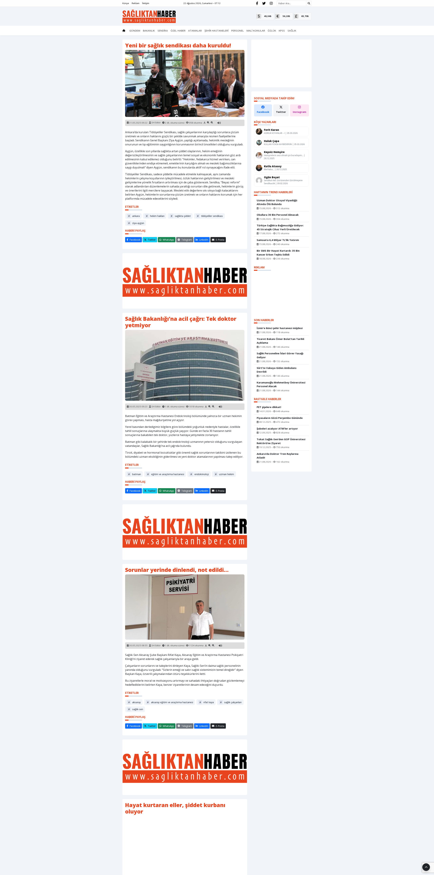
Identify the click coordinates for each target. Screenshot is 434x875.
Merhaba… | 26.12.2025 (275, 169)
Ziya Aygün (136, 223)
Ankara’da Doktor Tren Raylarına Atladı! (277, 455)
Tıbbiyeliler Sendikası (210, 216)
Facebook (263, 112)
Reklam (135, 3)
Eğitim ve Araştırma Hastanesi (165, 474)
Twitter (281, 112)
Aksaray (134, 702)
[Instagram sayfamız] (271, 3)
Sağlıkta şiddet (181, 216)
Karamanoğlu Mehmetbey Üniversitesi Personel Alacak (281, 384)
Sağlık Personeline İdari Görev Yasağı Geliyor (280, 355)
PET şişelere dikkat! (269, 407)
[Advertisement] (184, 281)
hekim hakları (155, 216)
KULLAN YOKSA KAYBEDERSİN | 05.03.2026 (284, 144)
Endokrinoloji (199, 474)
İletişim (145, 3)
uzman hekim (224, 474)
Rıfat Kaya (206, 702)
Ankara (134, 216)
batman (134, 474)
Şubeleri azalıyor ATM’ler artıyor (277, 428)
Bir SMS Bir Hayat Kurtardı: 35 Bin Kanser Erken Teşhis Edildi (278, 252)
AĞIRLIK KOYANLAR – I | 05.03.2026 (281, 133)
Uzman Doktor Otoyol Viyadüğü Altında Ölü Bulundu (277, 202)
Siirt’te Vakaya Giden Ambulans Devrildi (277, 369)
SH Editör (156, 122)
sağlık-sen (135, 709)
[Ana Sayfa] (149, 16)
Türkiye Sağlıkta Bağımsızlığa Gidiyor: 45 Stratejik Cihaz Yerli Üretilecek (280, 227)
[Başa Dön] (426, 867)
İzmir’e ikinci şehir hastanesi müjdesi (280, 328)
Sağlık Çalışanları (231, 702)
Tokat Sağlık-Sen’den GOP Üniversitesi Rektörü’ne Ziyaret (281, 441)
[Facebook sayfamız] (257, 3)
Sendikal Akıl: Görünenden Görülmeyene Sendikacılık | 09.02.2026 (283, 182)
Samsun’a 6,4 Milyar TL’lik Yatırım (278, 240)
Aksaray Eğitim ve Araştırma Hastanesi (170, 702)
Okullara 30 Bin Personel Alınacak (278, 214)
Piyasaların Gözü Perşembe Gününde (280, 418)
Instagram (299, 112)
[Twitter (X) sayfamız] (264, 3)
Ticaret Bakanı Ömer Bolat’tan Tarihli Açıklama (280, 340)
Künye (125, 3)
